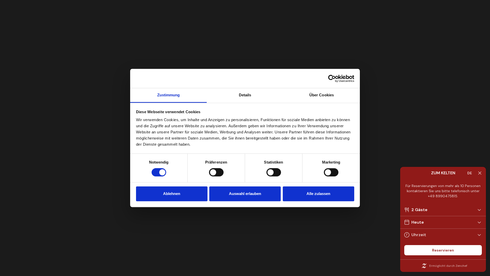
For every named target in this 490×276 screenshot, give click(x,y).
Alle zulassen (318, 193)
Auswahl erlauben (245, 193)
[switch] (216, 172)
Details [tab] (245, 95)
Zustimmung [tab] (168, 95)
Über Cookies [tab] (321, 95)
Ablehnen (171, 193)
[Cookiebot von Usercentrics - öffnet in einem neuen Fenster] (332, 78)
